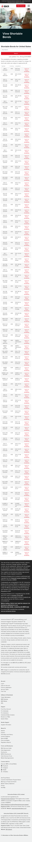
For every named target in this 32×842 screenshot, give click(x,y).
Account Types (5, 689)
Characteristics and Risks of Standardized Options (15, 570)
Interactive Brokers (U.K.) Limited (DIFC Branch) (16, 813)
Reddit (4, 769)
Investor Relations (5, 736)
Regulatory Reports (6, 742)
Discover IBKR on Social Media (8, 764)
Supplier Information (6, 724)
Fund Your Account (6, 709)
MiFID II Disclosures (6, 754)
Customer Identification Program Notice (11, 779)
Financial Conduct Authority (19, 578)
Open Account (21, 5)
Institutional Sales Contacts (8, 715)
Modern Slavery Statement (7, 783)
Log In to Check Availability (26, 70)
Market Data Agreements (7, 758)
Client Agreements (5, 750)
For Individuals (4, 711)
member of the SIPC (17, 595)
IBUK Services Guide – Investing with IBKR (13, 607)
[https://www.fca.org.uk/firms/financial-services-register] (15, 804)
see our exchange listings (8, 611)
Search (16, 53)
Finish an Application (6, 687)
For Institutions (5, 713)
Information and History (7, 734)
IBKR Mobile (4, 701)
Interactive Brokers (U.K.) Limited (16, 794)
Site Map (3, 787)
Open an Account (5, 685)
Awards (3, 730)
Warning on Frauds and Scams (8, 781)
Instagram (5, 768)
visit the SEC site (5, 664)
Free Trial (3, 691)
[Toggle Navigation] (28, 5)
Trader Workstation (6, 697)
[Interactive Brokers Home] (5, 5)
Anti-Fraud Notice (5, 777)
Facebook (5, 766)
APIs (2, 703)
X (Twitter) (5, 771)
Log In (2, 683)
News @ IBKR (4, 738)
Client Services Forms (6, 756)
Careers (3, 732)
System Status (4, 719)
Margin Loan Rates (18, 650)
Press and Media (5, 740)
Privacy (3, 785)
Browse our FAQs (5, 717)
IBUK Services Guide (6, 748)
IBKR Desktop (4, 699)
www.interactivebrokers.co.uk (19, 808)
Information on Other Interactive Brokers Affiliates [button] (15, 835)
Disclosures (4, 752)
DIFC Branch (9, 829)
